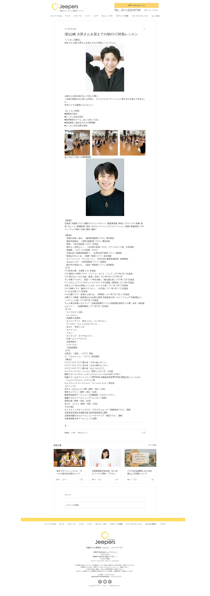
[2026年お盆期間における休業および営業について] (140, 458)
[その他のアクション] (144, 28)
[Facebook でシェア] (66, 426)
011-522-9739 (131, 10)
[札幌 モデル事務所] (69, 458)
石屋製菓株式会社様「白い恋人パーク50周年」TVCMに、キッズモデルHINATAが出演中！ (104, 472)
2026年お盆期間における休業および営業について (139, 472)
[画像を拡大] (77, 143)
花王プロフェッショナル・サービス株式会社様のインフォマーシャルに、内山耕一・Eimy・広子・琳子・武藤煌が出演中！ (69, 472)
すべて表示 (152, 445)
